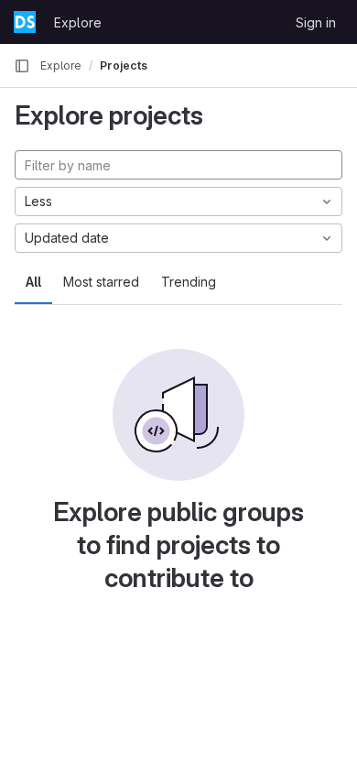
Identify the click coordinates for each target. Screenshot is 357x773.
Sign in (316, 22)
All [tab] (33, 281)
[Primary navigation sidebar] (22, 66)
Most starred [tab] (101, 281)
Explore (78, 22)
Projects (123, 65)
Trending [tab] (188, 281)
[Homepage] (24, 22)
